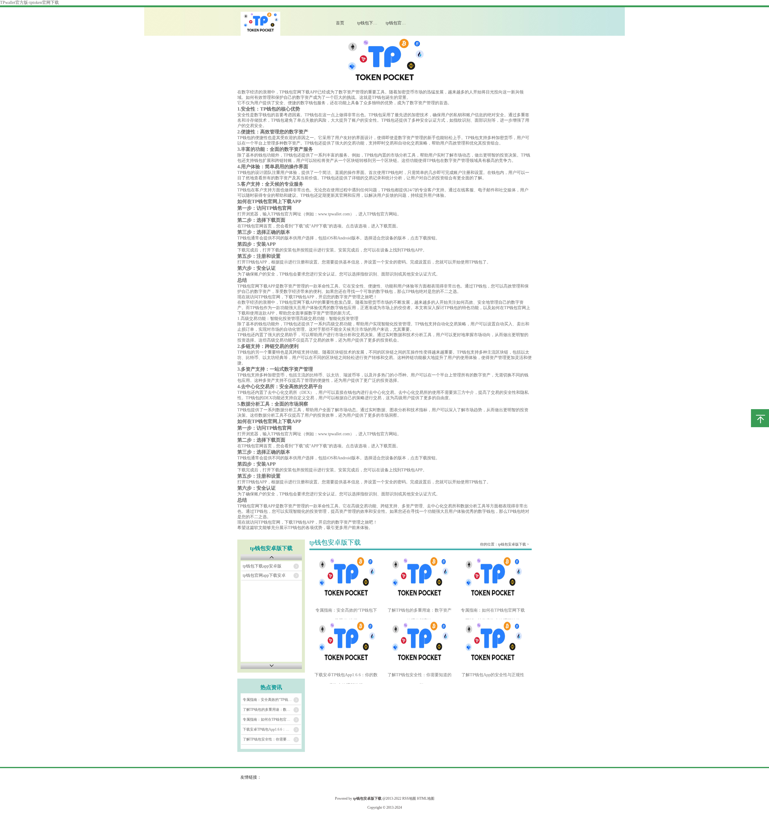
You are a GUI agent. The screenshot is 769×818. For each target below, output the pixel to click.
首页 (340, 23)
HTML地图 (425, 798)
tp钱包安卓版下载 (512, 544)
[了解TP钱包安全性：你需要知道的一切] (419, 644)
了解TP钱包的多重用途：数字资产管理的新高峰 (272, 709)
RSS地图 (409, 798)
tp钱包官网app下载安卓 (401, 23)
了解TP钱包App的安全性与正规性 (492, 675)
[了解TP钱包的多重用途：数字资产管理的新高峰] (419, 579)
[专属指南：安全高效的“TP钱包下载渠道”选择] (346, 579)
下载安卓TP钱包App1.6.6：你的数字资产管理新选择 (272, 729)
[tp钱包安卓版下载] (260, 34)
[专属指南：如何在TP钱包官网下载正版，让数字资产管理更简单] (492, 579)
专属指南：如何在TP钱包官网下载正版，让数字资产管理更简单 (272, 719)
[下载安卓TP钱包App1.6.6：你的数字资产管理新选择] (346, 644)
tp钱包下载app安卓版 (372, 23)
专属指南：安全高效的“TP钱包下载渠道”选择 (272, 700)
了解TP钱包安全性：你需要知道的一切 (272, 739)
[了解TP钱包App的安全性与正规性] (492, 644)
